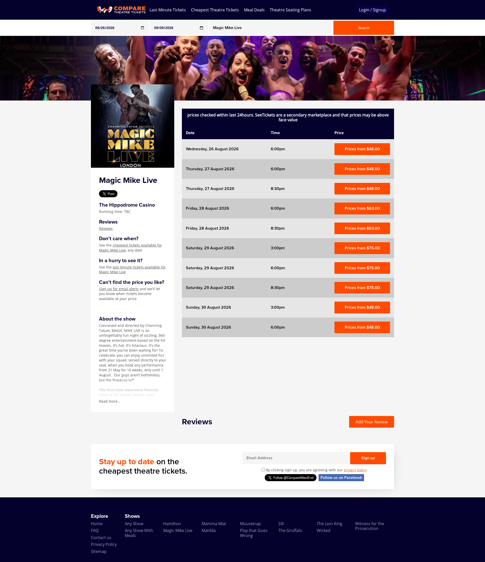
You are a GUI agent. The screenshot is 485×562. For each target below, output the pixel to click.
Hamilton (172, 523)
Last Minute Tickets (168, 10)
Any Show (134, 523)
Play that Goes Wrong (254, 533)
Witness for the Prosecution (369, 526)
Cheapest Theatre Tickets (215, 10)
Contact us (101, 537)
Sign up (368, 457)
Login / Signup (372, 10)
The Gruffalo (290, 530)
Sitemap (99, 551)
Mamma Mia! (214, 523)
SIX (281, 523)
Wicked (323, 530)
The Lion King (329, 523)
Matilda (209, 530)
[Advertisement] (20, 176)
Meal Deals (254, 10)
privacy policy (355, 470)
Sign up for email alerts (119, 288)
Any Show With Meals (139, 533)
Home (97, 523)
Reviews (106, 228)
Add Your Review (371, 422)
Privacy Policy (104, 544)
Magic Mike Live (177, 530)
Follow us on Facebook (341, 477)
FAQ (95, 530)
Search (364, 28)
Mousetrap (250, 523)
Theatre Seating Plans (290, 10)
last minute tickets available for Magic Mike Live (132, 270)
